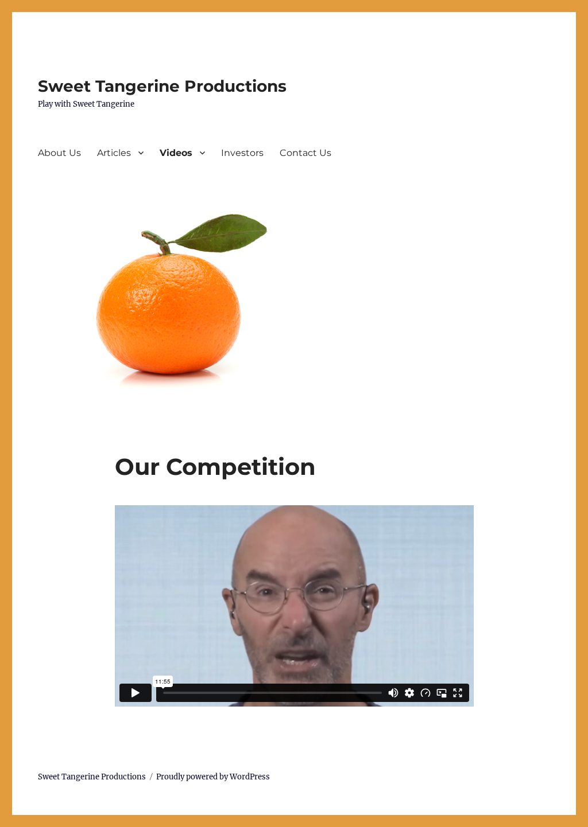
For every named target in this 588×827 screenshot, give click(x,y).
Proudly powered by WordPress (213, 777)
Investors (242, 152)
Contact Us (305, 152)
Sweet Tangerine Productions (162, 86)
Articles (114, 152)
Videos (176, 152)
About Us (59, 152)
